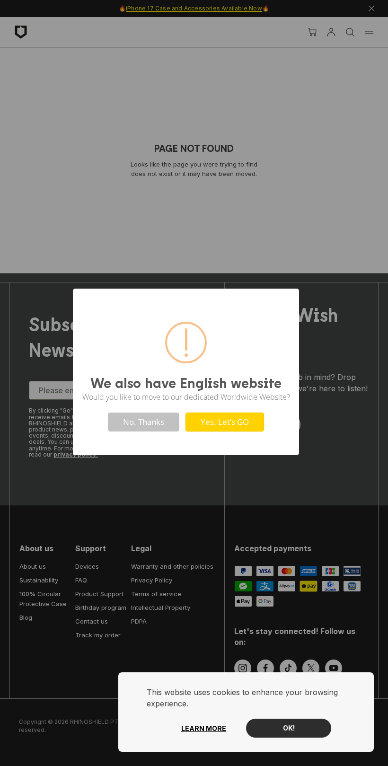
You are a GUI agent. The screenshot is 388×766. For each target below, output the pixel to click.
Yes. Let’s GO (225, 421)
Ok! (289, 728)
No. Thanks (143, 421)
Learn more (203, 728)
